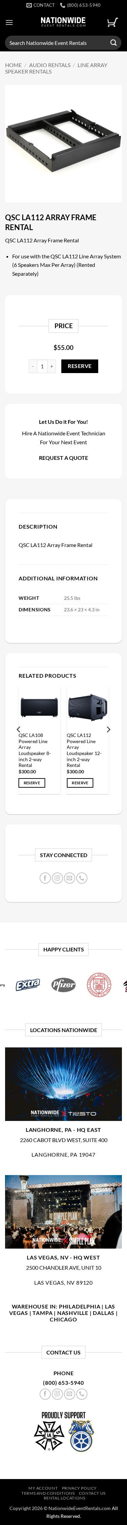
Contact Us (92, 1493)
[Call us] (81, 878)
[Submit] (114, 42)
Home (13, 65)
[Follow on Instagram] (57, 878)
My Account (43, 1488)
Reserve (79, 366)
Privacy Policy (79, 1488)
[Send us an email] (69, 878)
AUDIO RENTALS (49, 65)
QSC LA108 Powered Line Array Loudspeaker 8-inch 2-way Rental (35, 750)
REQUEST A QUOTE (63, 457)
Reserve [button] (32, 783)
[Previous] (19, 743)
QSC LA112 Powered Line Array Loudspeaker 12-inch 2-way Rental (84, 750)
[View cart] (112, 22)
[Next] (108, 743)
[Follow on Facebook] (45, 878)
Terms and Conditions (48, 1493)
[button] (9, 22)
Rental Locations (64, 1497)
